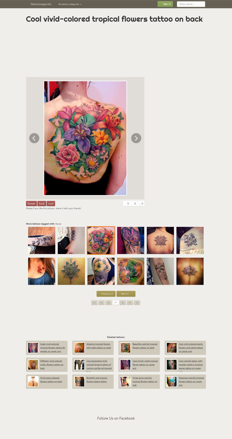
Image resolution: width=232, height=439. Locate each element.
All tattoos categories (69, 4)
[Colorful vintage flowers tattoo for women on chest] (41, 271)
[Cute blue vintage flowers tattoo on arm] (34, 138)
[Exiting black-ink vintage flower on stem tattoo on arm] (41, 240)
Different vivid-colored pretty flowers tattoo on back (51, 364)
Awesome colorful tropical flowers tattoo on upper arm (191, 381)
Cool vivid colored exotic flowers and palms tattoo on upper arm (191, 348)
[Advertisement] (102, 50)
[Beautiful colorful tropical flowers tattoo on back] (130, 271)
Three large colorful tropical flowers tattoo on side (145, 381)
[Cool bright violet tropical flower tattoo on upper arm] (136, 138)
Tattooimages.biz (40, 4)
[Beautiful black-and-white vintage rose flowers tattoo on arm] (160, 271)
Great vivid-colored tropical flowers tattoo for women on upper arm (52, 348)
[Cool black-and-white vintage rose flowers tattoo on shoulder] (190, 240)
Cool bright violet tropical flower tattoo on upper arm (145, 364)
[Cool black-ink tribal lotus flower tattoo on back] (160, 240)
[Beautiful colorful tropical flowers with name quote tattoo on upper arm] (101, 271)
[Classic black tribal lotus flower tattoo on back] (71, 271)
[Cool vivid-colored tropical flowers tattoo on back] (101, 240)
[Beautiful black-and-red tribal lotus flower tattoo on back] (190, 271)
